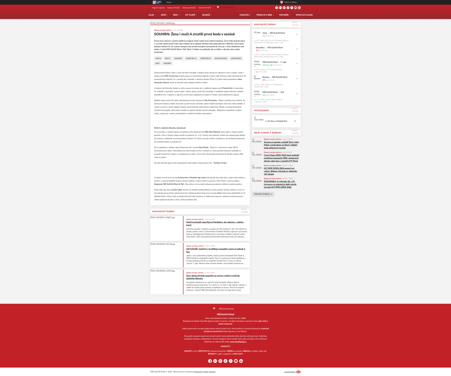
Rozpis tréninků (173, 8)
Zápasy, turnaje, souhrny (272, 139)
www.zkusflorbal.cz (238, 342)
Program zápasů (158, 8)
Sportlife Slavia (304, 15)
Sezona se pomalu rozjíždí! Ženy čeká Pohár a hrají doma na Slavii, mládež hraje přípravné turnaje (281, 145)
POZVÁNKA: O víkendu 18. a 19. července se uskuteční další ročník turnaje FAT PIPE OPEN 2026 (280, 185)
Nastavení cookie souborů (205, 372)
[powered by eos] (293, 371)
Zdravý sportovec (189, 8)
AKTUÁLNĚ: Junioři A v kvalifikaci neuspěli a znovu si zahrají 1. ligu (215, 250)
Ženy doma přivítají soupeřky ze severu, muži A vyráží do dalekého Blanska (213, 277)
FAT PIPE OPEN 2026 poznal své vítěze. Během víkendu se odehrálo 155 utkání (280, 171)
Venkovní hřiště (205, 8)
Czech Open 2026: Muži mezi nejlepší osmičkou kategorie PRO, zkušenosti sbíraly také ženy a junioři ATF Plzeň (281, 158)
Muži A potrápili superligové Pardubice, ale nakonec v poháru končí (215, 223)
